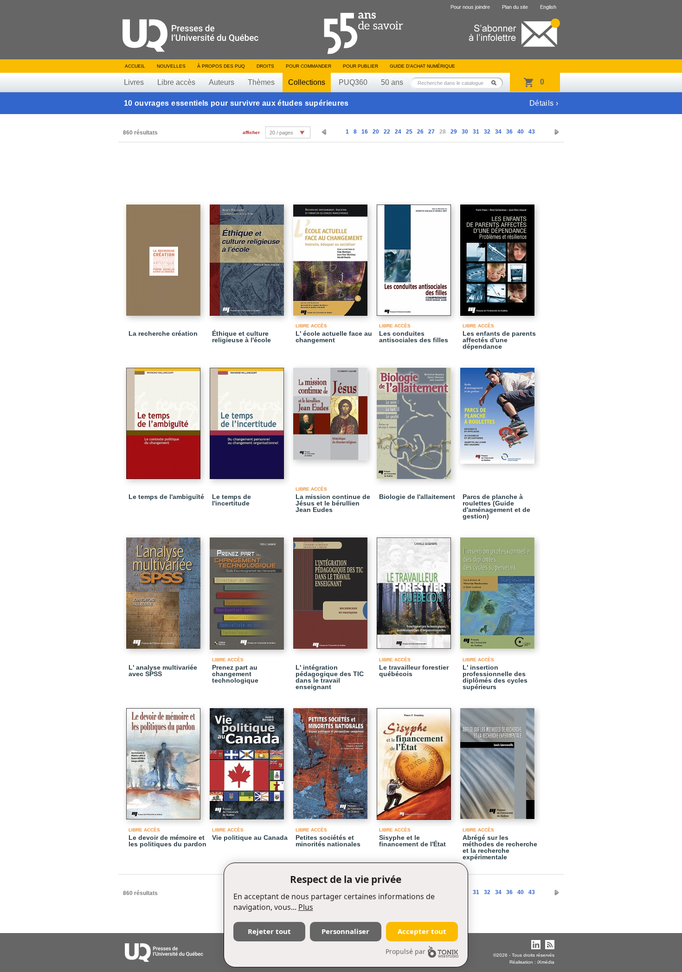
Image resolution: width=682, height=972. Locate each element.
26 (420, 131)
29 (453, 131)
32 (487, 131)
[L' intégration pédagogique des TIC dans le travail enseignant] (331, 589)
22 (387, 131)
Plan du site (515, 7)
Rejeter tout (269, 931)
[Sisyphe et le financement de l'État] (415, 760)
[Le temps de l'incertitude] (248, 419)
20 (376, 131)
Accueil (135, 66)
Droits (265, 66)
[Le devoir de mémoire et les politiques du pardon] (164, 759)
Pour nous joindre (470, 7)
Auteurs (221, 82)
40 (520, 131)
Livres (134, 82)
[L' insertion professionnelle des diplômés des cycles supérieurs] (498, 589)
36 (509, 131)
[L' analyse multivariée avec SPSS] (164, 589)
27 (431, 131)
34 (498, 131)
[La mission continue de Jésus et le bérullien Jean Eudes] (331, 410)
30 (465, 131)
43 (531, 131)
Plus (305, 907)
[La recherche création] (164, 256)
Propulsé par (405, 951)
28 (442, 131)
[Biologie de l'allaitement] (415, 419)
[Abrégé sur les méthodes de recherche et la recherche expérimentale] (498, 759)
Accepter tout (422, 931)
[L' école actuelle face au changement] (331, 256)
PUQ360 (353, 82)
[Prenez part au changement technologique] (248, 589)
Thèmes (261, 82)
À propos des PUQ (221, 66)
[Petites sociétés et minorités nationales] (331, 759)
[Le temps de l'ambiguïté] (164, 419)
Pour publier (360, 66)
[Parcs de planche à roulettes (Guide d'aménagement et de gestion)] (498, 412)
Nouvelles (171, 66)
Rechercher (496, 83)
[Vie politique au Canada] (248, 759)
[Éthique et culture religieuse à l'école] (248, 256)
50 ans (392, 82)
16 (364, 131)
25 (409, 131)
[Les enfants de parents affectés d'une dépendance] (498, 256)
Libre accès (176, 82)
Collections (306, 82)
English (548, 7)
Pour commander (308, 66)
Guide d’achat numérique (422, 66)
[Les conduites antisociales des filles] (415, 256)
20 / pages (281, 132)
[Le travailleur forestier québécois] (415, 589)
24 (398, 131)
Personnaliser (345, 931)
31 (476, 131)
